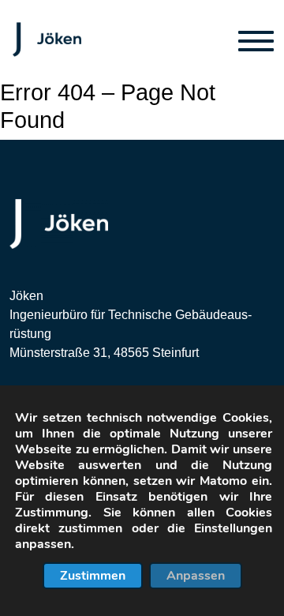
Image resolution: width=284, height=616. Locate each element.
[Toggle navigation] (256, 40)
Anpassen (195, 575)
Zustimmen (92, 575)
